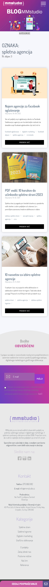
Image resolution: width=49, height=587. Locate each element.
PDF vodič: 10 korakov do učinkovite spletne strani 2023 (24, 192)
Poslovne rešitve (24, 556)
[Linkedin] (29, 465)
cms (15, 219)
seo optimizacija (28, 216)
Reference (24, 565)
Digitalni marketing (24, 536)
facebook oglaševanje (12, 132)
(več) (40, 393)
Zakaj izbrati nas (24, 551)
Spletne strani (24, 527)
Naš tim (24, 560)
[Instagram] (24, 465)
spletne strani (9, 300)
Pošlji (40, 379)
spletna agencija (18, 135)
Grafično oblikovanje (24, 540)
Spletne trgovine (24, 531)
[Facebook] (19, 465)
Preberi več (24, 142)
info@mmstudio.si (27, 488)
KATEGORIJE (24, 33)
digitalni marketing (28, 132)
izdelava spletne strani (12, 216)
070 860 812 (28, 484)
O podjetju (24, 547)
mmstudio (30, 135)
